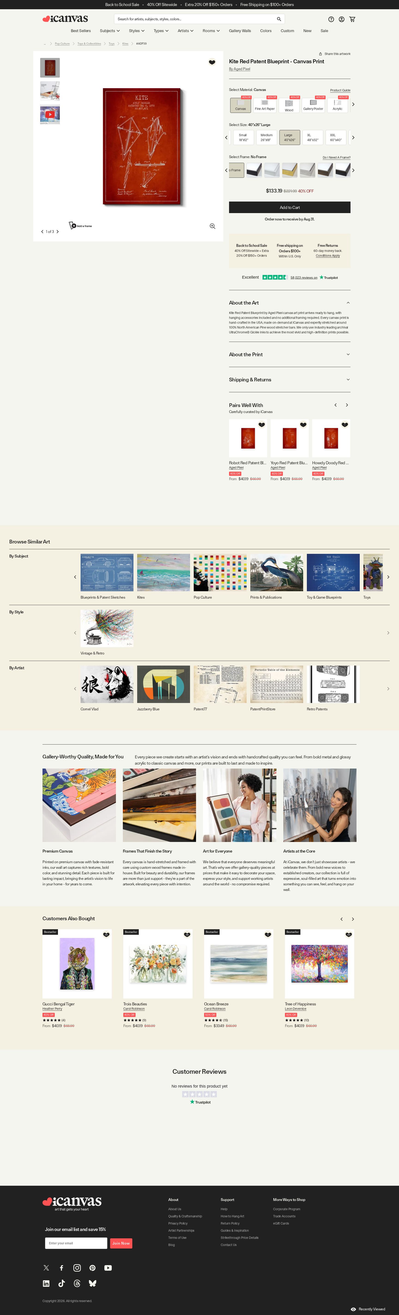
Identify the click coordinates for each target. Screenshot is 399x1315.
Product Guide (340, 90)
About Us (174, 1209)
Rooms (209, 30)
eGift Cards (281, 1223)
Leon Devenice (295, 1008)
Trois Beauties (135, 1003)
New (307, 30)
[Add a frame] (80, 225)
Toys (112, 43)
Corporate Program (286, 1209)
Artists (183, 30)
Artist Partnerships (181, 1230)
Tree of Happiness (300, 1003)
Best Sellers (81, 30)
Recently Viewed (372, 1309)
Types (159, 30)
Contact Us (229, 1245)
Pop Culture (62, 43)
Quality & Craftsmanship (185, 1216)
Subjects (107, 30)
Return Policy (230, 1223)
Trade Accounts (284, 1216)
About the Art (244, 303)
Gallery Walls (240, 30)
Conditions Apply (328, 255)
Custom (287, 30)
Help (224, 1209)
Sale (324, 30)
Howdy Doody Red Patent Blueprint (331, 462)
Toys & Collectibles (89, 43)
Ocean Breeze (216, 1003)
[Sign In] (342, 19)
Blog (171, 1245)
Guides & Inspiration (235, 1230)
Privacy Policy (177, 1223)
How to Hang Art (232, 1216)
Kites (125, 43)
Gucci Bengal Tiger (58, 1003)
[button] (240, 105)
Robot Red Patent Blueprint (248, 462)
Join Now (121, 1243)
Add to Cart (290, 207)
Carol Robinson (134, 1008)
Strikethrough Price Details (240, 1238)
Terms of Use (177, 1238)
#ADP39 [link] (141, 43)
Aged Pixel (236, 467)
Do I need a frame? (337, 157)
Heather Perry (52, 1008)
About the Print (246, 354)
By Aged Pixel (239, 69)
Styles (134, 30)
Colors (266, 30)
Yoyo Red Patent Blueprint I (290, 462)
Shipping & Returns (250, 380)
